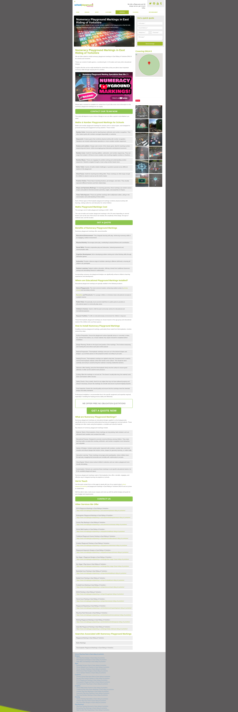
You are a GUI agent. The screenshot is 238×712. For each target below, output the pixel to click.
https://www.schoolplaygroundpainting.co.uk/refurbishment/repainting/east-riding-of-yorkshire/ (104, 608)
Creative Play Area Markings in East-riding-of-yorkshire (92, 691)
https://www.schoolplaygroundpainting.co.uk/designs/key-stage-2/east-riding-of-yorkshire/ (103, 566)
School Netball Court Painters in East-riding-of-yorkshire (92, 667)
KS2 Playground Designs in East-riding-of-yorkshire (91, 659)
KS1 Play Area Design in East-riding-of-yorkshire (90, 658)
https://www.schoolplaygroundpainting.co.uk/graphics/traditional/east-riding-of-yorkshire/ (102, 538)
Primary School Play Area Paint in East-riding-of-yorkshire (93, 676)
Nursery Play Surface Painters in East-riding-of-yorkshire (93, 678)
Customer (108, 12)
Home (77, 12)
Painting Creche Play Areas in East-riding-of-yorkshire (92, 684)
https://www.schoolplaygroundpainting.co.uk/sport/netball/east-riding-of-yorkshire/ (100, 580)
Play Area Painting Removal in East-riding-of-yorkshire (92, 706)
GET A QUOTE (104, 222)
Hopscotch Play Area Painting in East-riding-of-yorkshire (92, 693)
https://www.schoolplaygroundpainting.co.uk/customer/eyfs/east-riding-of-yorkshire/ (101, 510)
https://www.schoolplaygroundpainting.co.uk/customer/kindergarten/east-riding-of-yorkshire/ (103, 517)
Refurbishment (153, 12)
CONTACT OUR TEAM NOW (103, 111)
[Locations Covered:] (74, 1)
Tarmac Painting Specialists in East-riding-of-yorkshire (92, 699)
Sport (97, 12)
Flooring (135, 12)
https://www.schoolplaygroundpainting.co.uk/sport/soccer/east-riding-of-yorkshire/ (100, 587)
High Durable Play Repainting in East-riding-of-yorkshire (92, 710)
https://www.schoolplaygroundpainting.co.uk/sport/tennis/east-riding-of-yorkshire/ (100, 601)
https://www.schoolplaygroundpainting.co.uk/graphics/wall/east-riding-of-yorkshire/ (101, 531)
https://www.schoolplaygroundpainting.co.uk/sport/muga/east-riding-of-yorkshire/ (100, 594)
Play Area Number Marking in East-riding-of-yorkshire (92, 695)
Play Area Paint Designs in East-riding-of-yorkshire (91, 702)
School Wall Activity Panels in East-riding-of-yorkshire (91, 687)
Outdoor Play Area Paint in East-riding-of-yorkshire (91, 700)
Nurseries (79, 295)
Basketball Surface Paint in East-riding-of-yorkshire (91, 665)
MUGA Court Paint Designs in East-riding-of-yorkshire (92, 671)
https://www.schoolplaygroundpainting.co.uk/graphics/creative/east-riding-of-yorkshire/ (102, 545)
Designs (87, 12)
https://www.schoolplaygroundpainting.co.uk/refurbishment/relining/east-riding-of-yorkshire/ (103, 622)
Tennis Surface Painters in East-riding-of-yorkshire (91, 672)
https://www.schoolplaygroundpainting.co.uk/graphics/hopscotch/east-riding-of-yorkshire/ (102, 552)
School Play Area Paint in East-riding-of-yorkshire (89, 654)
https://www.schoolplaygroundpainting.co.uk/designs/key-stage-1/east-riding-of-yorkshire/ (103, 559)
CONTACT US (104, 499)
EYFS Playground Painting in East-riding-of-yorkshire (91, 680)
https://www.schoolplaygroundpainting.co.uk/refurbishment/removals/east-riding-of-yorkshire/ (104, 615)
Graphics (122, 12)
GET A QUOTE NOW (103, 410)
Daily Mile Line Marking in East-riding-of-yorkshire (91, 661)
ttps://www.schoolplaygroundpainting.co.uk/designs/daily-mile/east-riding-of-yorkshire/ (102, 629)
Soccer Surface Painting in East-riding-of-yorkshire (91, 669)
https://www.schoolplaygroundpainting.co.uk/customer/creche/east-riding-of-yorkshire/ (102, 524)
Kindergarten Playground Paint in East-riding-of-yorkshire (93, 682)
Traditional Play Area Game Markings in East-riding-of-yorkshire (95, 689)
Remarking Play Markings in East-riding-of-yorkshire (91, 708)
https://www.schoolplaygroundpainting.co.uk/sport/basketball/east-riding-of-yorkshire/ (101, 573)
